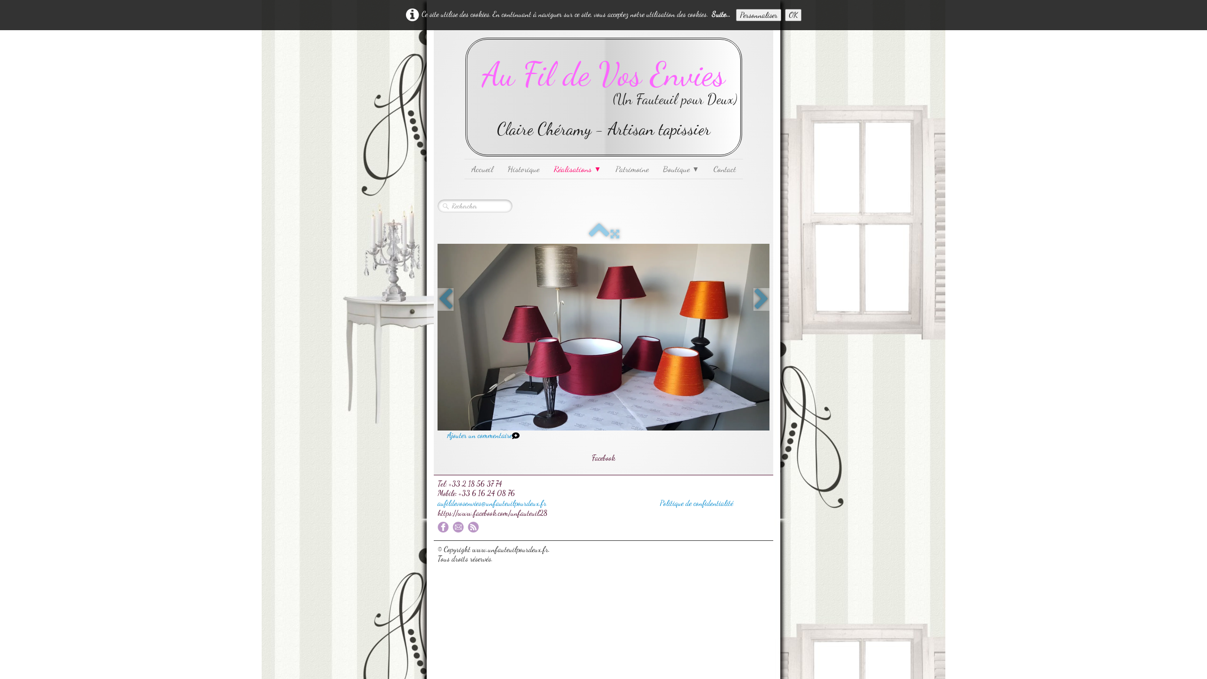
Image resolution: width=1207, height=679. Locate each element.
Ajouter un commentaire (479, 435)
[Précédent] (446, 299)
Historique (523, 169)
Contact (724, 169)
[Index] (599, 234)
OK (793, 14)
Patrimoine (632, 169)
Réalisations (577, 169)
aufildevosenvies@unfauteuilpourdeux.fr (492, 502)
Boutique (681, 169)
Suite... (721, 13)
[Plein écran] (615, 234)
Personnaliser (758, 14)
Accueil (482, 169)
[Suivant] (761, 299)
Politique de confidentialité (696, 502)
